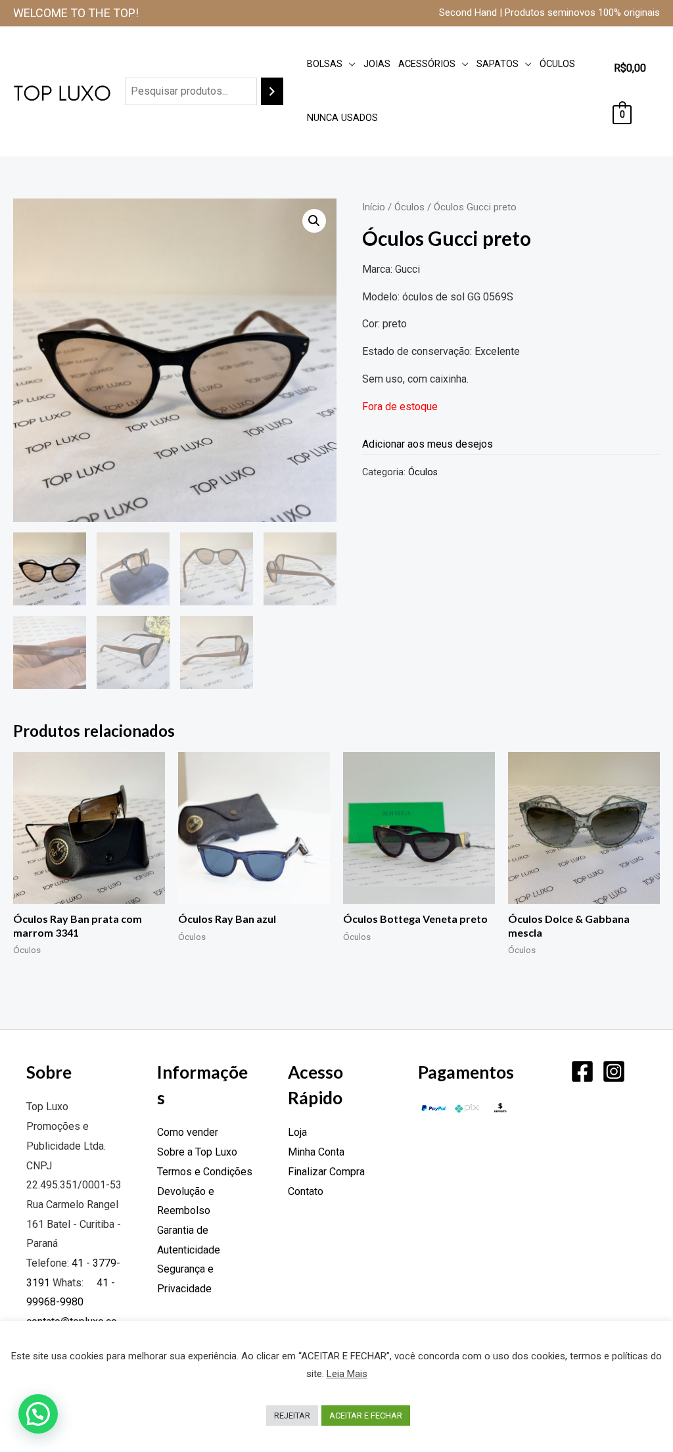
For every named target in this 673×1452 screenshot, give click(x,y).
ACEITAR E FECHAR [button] (365, 1415)
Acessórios (426, 64)
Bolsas (324, 64)
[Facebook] (582, 1071)
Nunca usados (342, 118)
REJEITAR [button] (292, 1415)
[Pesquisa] (272, 92)
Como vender (187, 1132)
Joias (376, 64)
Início (373, 207)
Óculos (557, 64)
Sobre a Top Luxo (197, 1152)
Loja (297, 1132)
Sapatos (497, 64)
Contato (305, 1191)
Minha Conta (316, 1152)
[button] (314, 221)
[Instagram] (614, 1071)
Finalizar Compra (326, 1171)
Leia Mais (347, 1374)
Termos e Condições (204, 1171)
